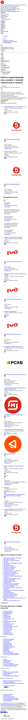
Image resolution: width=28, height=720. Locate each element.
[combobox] (7, 47)
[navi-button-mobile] (2, 33)
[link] (3, 25)
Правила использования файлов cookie (10, 11)
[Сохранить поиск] (2, 54)
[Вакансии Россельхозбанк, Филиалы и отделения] (15, 363)
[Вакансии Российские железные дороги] (15, 253)
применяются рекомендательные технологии (13, 703)
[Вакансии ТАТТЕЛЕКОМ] (15, 444)
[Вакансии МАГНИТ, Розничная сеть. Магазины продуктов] (15, 405)
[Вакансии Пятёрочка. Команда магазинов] (15, 126)
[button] (2, 28)
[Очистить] (3, 50)
